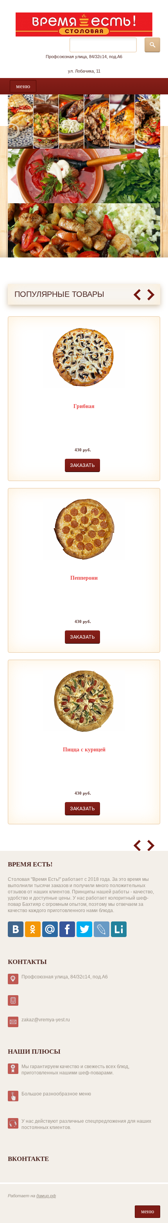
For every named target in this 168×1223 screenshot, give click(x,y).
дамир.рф (46, 1195)
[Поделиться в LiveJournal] (101, 929)
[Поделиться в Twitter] (84, 929)
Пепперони (84, 578)
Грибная (84, 406)
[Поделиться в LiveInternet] (119, 929)
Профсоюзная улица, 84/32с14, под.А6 (84, 56)
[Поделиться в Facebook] (67, 929)
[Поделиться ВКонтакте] (15, 929)
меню (23, 86)
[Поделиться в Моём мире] (50, 929)
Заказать (82, 465)
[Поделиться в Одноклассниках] (33, 929)
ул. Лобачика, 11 (84, 71)
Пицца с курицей (84, 750)
